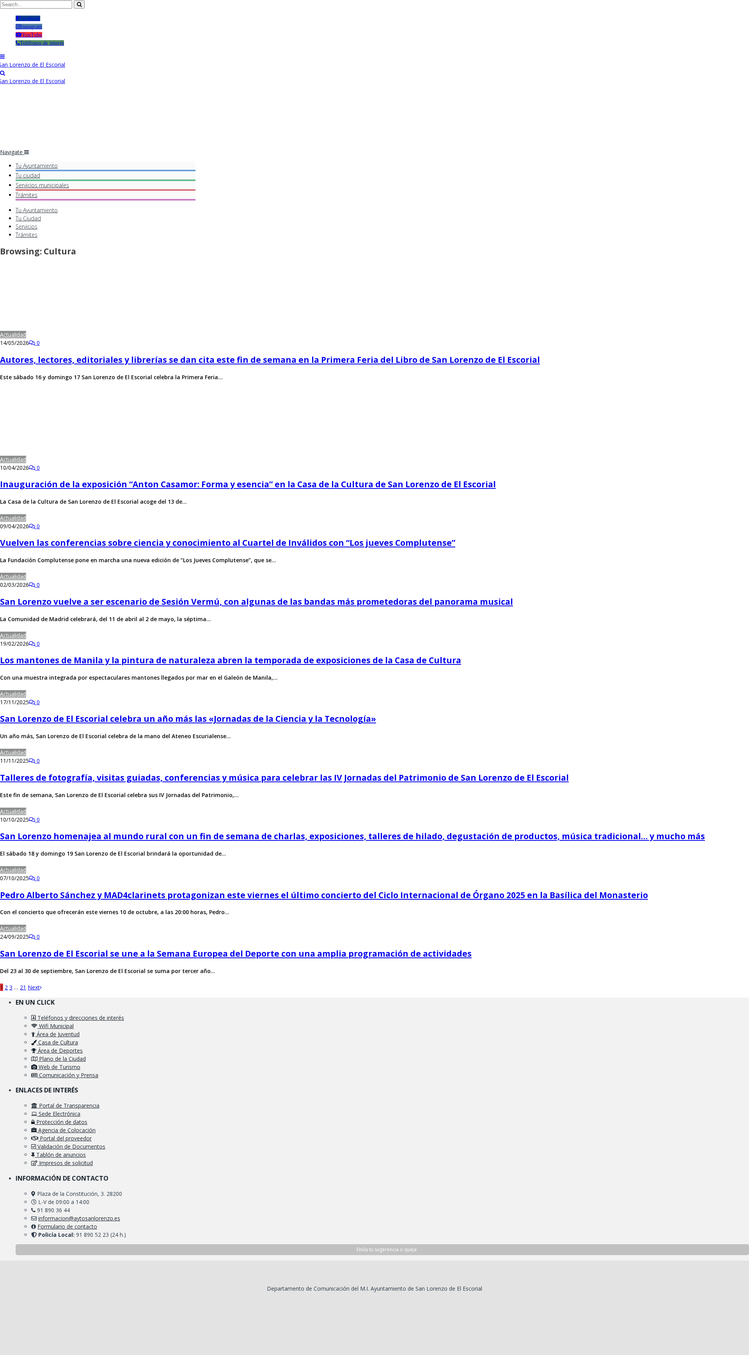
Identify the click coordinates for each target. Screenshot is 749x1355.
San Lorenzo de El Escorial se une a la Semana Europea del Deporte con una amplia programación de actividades (236, 953)
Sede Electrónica (58, 1113)
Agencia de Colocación (66, 1130)
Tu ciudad (28, 175)
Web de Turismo (58, 1067)
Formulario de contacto (67, 1226)
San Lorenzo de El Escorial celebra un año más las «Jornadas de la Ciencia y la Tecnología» (188, 718)
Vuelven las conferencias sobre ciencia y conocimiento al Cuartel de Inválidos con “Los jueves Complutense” (227, 542)
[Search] (2, 72)
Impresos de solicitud (65, 1163)
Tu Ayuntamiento (37, 165)
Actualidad (13, 334)
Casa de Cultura (57, 1042)
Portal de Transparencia (68, 1105)
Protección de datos (61, 1122)
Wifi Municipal (55, 1026)
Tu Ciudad (28, 218)
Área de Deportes (59, 1050)
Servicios (42, 185)
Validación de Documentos (70, 1146)
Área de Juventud (57, 1034)
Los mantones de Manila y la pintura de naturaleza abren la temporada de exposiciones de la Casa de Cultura (230, 660)
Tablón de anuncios (60, 1154)
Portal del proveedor (65, 1138)
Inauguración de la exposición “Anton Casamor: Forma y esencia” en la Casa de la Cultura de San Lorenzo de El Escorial (248, 484)
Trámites (26, 195)
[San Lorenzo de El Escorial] (32, 64)
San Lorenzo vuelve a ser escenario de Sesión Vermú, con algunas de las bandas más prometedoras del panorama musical (256, 601)
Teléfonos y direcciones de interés (80, 1017)
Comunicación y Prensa (67, 1075)
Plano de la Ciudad (61, 1058)
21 (23, 987)
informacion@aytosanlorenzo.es (79, 1218)
